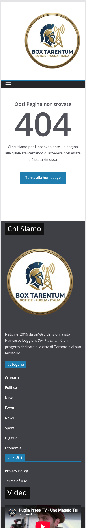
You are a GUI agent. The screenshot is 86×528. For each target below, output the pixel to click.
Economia (13, 448)
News (9, 397)
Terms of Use (16, 481)
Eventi (10, 407)
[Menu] (8, 84)
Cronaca (12, 377)
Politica (11, 387)
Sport (9, 428)
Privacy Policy (16, 470)
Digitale (11, 437)
